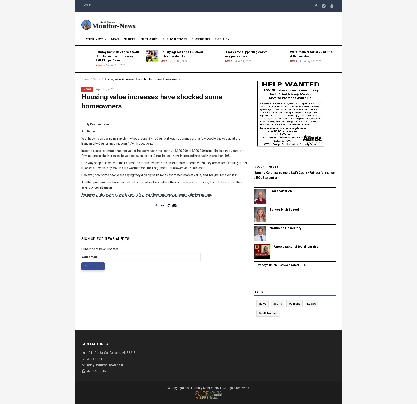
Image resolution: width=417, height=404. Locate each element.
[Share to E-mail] (162, 205)
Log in (87, 4)
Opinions (294, 303)
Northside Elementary (285, 228)
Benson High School (284, 209)
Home (85, 79)
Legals (311, 303)
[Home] (108, 24)
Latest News (94, 39)
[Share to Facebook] (156, 205)
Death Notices (268, 313)
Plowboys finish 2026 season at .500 (280, 265)
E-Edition (222, 39)
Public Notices (174, 39)
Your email (89, 257)
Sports (130, 39)
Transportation (281, 191)
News (115, 39)
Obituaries (149, 39)
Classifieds (201, 39)
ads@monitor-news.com (104, 365)
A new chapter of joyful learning (296, 246)
